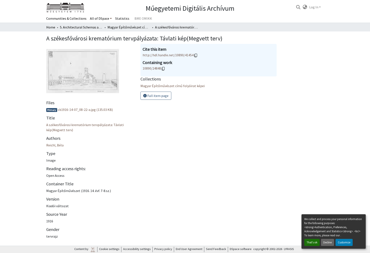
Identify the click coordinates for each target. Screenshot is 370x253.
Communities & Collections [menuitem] (66, 18)
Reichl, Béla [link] (55, 145)
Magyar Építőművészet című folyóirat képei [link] (128, 27)
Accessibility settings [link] (137, 249)
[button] (298, 7)
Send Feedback (216, 249)
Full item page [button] (158, 96)
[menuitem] (101, 18)
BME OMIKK (143, 18)
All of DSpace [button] (99, 18)
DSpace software (241, 249)
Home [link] (50, 27)
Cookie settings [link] (109, 249)
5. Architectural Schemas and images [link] (81, 27)
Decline (327, 242)
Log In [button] (314, 7)
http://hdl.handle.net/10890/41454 (168, 55)
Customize (344, 242)
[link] (90, 109)
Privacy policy (163, 249)
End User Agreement (189, 249)
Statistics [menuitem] (122, 18)
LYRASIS (289, 249)
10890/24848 (152, 68)
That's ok (312, 242)
